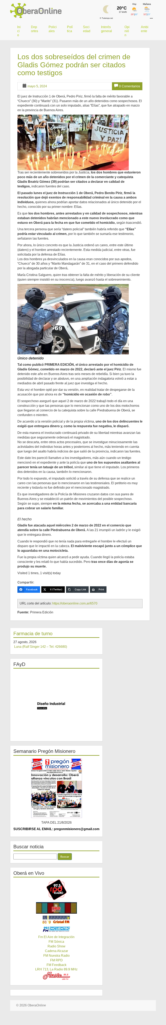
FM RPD (56, 960)
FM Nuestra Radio (56, 955)
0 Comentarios (129, 86)
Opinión (127, 31)
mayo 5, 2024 (37, 86)
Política (70, 29)
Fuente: (23, 612)
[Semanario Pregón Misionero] (56, 788)
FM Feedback (56, 965)
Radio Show (56, 946)
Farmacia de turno (32, 633)
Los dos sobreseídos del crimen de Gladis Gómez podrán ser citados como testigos (73, 65)
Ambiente (144, 29)
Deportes (34, 29)
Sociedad (86, 29)
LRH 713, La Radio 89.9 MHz (56, 969)
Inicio (19, 31)
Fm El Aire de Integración (56, 937)
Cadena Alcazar (56, 951)
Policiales (53, 29)
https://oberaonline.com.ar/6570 (74, 603)
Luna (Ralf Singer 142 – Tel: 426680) (40, 646)
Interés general (106, 29)
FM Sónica (56, 941)
